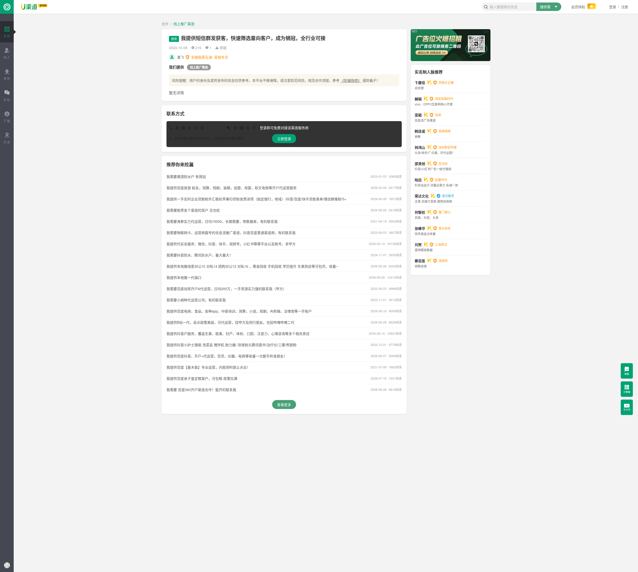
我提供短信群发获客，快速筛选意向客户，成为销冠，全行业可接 (253, 38)
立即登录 (284, 138)
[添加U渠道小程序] (7, 565)
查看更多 (284, 404)
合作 (164, 23)
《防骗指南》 (350, 80)
